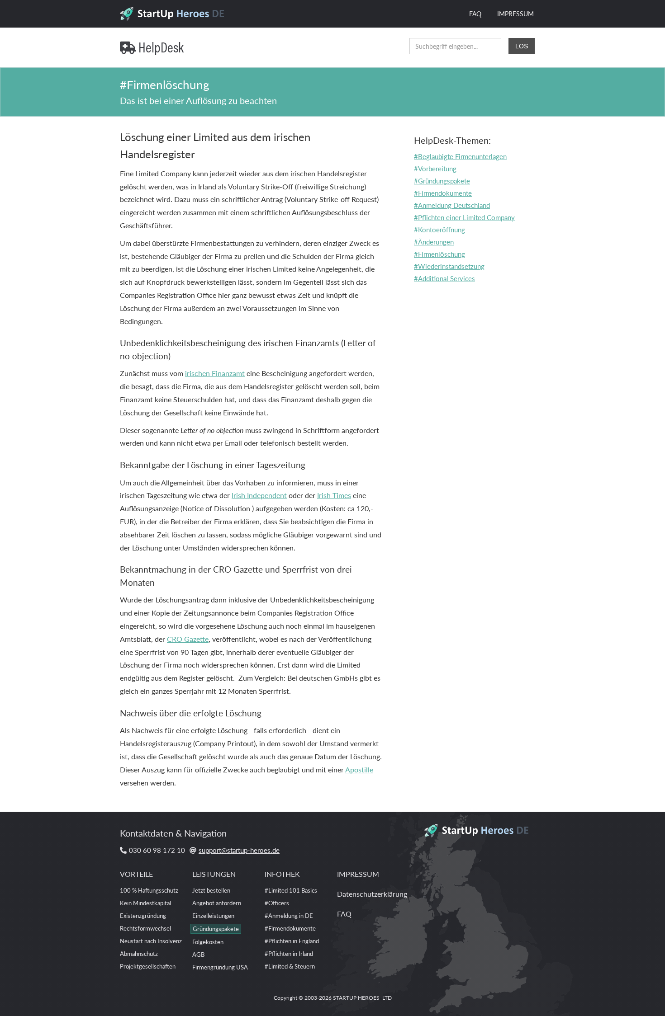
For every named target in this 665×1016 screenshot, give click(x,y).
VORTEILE (136, 874)
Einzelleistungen (213, 915)
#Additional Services (444, 278)
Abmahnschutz (139, 953)
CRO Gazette (188, 639)
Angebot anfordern (216, 902)
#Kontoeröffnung (439, 229)
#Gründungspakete (442, 180)
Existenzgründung (143, 915)
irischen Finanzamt (215, 373)
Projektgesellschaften (148, 966)
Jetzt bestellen (211, 890)
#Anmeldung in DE (289, 915)
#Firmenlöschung (439, 254)
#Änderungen (434, 241)
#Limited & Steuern (290, 966)
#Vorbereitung (435, 168)
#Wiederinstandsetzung (449, 266)
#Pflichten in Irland (289, 953)
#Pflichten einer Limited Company (464, 217)
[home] (175, 11)
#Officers (277, 902)
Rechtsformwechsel (145, 928)
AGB (198, 954)
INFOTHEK (282, 874)
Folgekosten (207, 941)
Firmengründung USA (220, 967)
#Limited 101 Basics (291, 890)
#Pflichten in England (292, 940)
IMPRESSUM (515, 13)
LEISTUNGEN (214, 874)
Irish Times (334, 495)
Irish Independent (259, 495)
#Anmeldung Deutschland (452, 205)
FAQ (475, 13)
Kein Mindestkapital (145, 902)
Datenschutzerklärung (372, 894)
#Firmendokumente (443, 193)
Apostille (359, 769)
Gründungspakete (216, 928)
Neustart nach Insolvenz (151, 940)
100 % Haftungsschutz (149, 890)
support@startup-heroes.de (239, 850)
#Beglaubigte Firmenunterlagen (460, 156)
